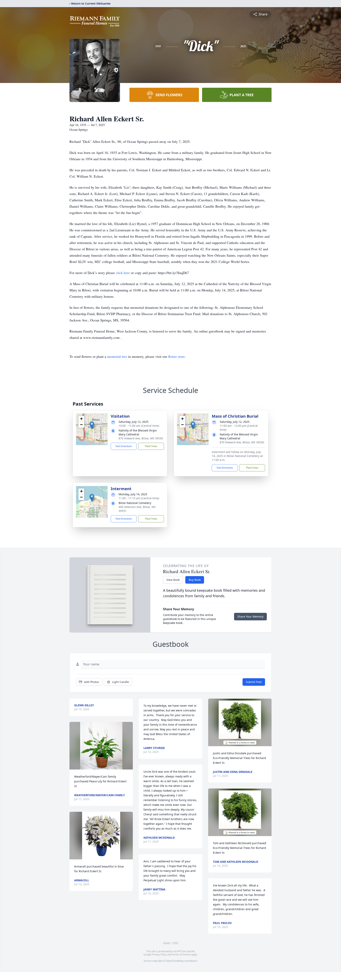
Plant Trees (151, 446)
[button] (91, 425)
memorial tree (117, 356)
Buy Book (195, 580)
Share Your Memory (250, 616)
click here (123, 272)
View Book (173, 580)
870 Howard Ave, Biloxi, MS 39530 (141, 438)
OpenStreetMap (175, 961)
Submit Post (254, 682)
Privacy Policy (159, 954)
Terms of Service (181, 954)
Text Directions (123, 446)
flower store (176, 356)
